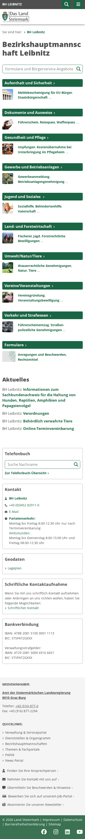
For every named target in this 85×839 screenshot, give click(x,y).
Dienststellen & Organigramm (28, 738)
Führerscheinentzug (33, 325)
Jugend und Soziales (23, 196)
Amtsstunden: (19, 533)
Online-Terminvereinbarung (48, 428)
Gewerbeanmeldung (33, 176)
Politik (9, 755)
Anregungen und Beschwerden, (42, 354)
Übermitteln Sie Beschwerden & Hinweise (39, 787)
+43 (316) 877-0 (26, 706)
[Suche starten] (79, 69)
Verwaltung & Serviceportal (25, 732)
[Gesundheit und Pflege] (7, 148)
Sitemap (55, 824)
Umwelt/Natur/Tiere (23, 256)
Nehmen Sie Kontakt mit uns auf (32, 779)
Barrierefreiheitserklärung (25, 824)
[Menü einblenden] (78, 4)
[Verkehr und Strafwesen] (7, 326)
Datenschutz (73, 820)
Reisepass (47, 122)
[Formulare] (9, 356)
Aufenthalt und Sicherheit (28, 82)
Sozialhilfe (26, 206)
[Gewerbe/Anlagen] (7, 178)
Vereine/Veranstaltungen (27, 285)
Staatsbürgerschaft (33, 97)
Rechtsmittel (28, 359)
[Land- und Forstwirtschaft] (7, 237)
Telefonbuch (17, 453)
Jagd (36, 236)
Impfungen (26, 147)
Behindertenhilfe (48, 206)
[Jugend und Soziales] (7, 207)
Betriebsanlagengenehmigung (41, 181)
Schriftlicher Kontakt (23, 608)
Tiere (32, 270)
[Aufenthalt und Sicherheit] (7, 94)
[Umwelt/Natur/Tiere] (7, 267)
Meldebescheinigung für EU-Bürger (45, 92)
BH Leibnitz (36, 32)
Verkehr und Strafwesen (26, 315)
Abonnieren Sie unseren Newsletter (35, 804)
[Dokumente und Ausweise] (7, 123)
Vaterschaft (27, 211)
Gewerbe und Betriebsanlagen (32, 167)
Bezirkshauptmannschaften (26, 744)
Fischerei (25, 236)
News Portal (14, 760)
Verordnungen (36, 413)
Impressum (51, 820)
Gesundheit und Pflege (25, 137)
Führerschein (28, 122)
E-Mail (14, 511)
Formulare (14, 344)
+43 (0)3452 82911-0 (24, 505)
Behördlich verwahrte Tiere (47, 421)
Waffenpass (66, 122)
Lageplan (15, 568)
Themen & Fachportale (22, 749)
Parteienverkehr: (22, 518)
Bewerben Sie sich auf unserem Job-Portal (40, 796)
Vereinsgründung (31, 295)
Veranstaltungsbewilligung (38, 300)
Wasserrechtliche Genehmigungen (44, 266)
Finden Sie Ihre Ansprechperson (32, 770)
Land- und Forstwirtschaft (28, 226)
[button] (66, 4)
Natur (22, 270)
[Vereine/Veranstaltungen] (7, 296)
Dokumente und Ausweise (28, 112)
